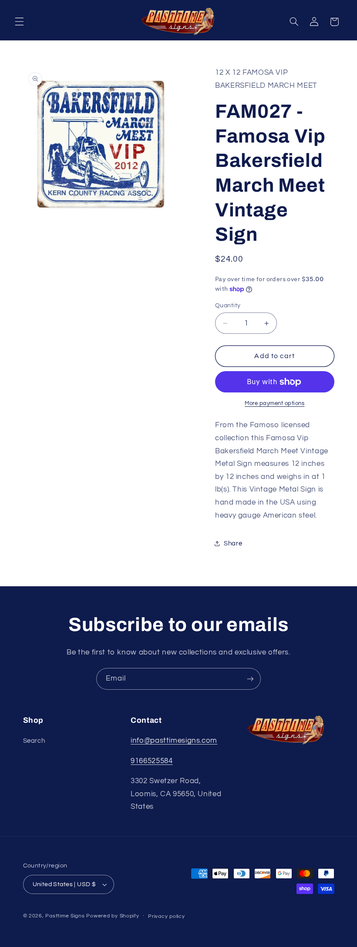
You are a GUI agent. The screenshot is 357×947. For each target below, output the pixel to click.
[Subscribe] (250, 678)
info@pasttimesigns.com (174, 740)
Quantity (227, 305)
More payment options (275, 403)
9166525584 (151, 761)
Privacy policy (166, 916)
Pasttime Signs (64, 916)
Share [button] (233, 543)
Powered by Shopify (112, 916)
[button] (19, 22)
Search (34, 741)
